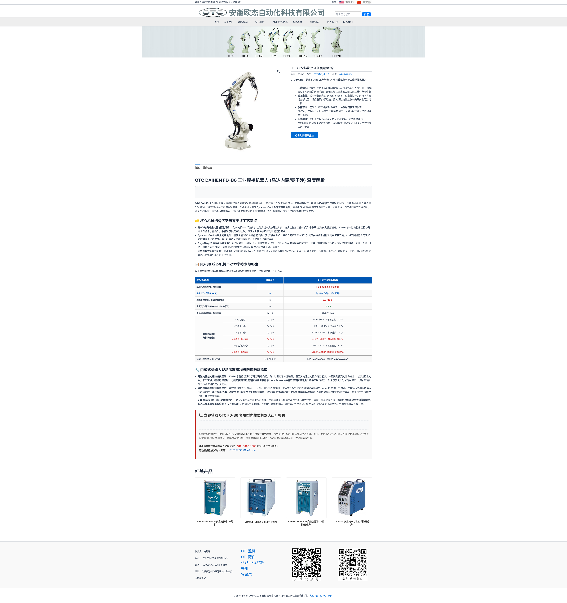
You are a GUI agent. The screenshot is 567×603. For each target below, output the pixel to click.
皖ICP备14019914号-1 (321, 595)
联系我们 (348, 21)
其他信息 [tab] (207, 167)
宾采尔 (246, 574)
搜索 (366, 14)
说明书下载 (332, 21)
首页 (216, 21)
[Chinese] (364, 2)
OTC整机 (243, 21)
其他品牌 (297, 21)
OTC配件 (260, 21)
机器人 (326, 74)
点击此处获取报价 (304, 135)
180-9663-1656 (246, 446)
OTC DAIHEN (345, 74)
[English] (347, 2)
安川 (244, 568)
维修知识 (314, 21)
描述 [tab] (197, 167)
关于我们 (228, 21)
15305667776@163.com (242, 450)
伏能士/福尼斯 (280, 21)
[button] (249, 21)
